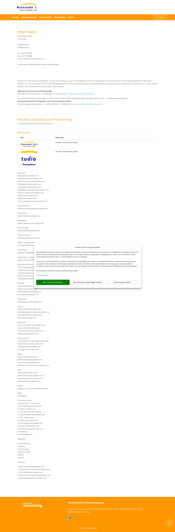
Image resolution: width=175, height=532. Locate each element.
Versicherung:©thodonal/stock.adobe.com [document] (29, 229)
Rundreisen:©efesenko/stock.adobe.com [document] (29, 214)
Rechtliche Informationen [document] (86, 502)
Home (15, 17)
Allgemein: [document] (22, 439)
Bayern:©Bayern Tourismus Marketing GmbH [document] (33, 387)
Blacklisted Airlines (128, 509)
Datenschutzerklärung (88, 509)
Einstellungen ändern (122, 282)
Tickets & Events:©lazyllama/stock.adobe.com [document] (29, 236)
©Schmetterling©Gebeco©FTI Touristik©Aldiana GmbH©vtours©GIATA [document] (24, 450)
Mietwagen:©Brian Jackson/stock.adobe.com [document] (31, 221)
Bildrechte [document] (24, 132)
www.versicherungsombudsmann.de (87, 104)
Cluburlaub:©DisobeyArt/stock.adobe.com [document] (30, 300)
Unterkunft (45, 17)
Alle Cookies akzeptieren (53, 282)
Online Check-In (105, 509)
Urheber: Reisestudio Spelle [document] (66, 142)
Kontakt (160, 17)
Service (116, 509)
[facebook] (70, 518)
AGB (140, 509)
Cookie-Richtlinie (42, 275)
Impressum (73, 509)
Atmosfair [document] (21, 462)
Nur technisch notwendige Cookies (87, 282)
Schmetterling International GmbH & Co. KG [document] (35, 123)
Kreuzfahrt (60, 17)
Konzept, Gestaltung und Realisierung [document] (45, 120)
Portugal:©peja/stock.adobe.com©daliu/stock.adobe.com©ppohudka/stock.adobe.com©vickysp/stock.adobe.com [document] (29, 289)
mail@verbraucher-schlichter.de (81, 94)
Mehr (71, 17)
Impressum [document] (27, 32)
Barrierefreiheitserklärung (78, 512)
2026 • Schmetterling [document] (88, 528)
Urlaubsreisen (29, 17)
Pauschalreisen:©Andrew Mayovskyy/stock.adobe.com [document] (33, 207)
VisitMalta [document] (23, 396)
